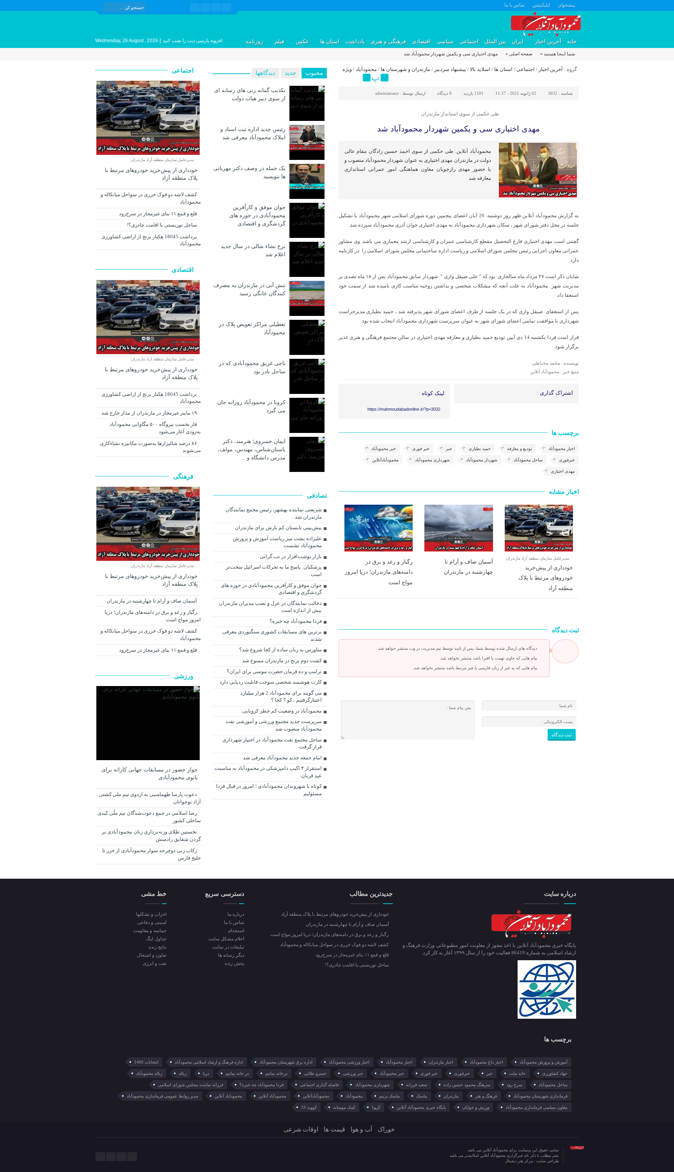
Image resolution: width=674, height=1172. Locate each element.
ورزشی (184, 676)
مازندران (451, 1096)
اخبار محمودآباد (561, 448)
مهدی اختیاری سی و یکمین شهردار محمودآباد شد (458, 128)
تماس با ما (514, 5)
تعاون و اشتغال (152, 955)
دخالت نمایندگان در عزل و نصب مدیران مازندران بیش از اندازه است (270, 606)
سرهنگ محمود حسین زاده (466, 1084)
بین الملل (495, 41)
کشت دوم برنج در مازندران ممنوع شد (282, 660)
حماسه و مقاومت (150, 930)
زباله (182, 1073)
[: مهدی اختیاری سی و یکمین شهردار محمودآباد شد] (345, 78)
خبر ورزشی (353, 1073)
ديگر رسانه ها (231, 955)
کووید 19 (309, 1107)
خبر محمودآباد (383, 448)
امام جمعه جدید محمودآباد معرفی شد (282, 758)
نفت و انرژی (155, 963)
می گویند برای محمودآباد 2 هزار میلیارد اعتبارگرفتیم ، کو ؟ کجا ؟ (281, 696)
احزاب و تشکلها (151, 914)
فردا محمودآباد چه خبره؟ (296, 621)
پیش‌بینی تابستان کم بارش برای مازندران (278, 527)
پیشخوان (566, 5)
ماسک (421, 1096)
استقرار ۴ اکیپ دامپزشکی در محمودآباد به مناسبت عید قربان (268, 771)
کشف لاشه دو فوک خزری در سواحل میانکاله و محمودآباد (151, 198)
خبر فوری (420, 448)
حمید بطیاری (479, 448)
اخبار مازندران (441, 1062)
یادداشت (355, 41)
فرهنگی (184, 476)
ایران (517, 41)
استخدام (236, 930)
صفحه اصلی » (519, 54)
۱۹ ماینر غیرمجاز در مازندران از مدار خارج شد (149, 413)
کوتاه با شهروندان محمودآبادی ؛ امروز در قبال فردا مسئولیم (269, 789)
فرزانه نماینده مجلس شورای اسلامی (190, 1084)
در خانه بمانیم (237, 1073)
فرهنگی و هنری (388, 41)
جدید (290, 73)
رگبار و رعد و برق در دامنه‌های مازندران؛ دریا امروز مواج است (379, 572)
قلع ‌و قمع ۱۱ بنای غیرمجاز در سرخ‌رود (158, 213)
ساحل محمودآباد (528, 459)
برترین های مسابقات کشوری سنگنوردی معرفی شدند (272, 635)
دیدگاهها (265, 73)
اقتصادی (421, 41)
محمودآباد (366, 69)
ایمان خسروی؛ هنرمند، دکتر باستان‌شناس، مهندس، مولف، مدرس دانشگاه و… (252, 449)
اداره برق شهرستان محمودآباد (285, 1062)
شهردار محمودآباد (481, 459)
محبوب (314, 73)
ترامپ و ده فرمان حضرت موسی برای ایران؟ (274, 671)
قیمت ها (334, 1129)
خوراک (386, 1129)
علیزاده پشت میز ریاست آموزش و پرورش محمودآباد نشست (277, 542)
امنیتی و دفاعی (152, 922)
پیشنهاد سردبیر (450, 69)
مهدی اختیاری (563, 471)
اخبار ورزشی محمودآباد (349, 1062)
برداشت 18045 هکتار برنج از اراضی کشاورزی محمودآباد (151, 240)
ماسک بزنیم (389, 1096)
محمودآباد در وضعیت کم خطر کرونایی (282, 711)
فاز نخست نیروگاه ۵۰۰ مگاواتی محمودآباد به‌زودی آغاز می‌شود (155, 427)
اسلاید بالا (480, 69)
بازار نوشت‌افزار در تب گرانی (291, 556)
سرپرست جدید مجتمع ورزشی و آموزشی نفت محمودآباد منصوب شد (273, 725)
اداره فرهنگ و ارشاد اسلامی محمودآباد (209, 1062)
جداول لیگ (156, 939)
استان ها (329, 41)
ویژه (347, 69)
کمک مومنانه (344, 1107)
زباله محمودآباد (149, 1073)
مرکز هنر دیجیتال (519, 1161)
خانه (572, 41)
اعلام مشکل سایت (226, 939)
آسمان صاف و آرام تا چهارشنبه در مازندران (152, 601)
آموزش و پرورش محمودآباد (544, 1062)
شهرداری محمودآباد (432, 459)
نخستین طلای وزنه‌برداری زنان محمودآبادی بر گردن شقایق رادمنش (151, 835)
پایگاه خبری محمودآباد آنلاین (421, 1107)
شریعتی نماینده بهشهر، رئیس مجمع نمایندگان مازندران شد (273, 513)
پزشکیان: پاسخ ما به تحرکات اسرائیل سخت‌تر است (274, 570)
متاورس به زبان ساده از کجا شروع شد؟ (280, 649)
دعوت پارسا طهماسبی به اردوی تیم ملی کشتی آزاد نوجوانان (150, 798)
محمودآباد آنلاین (272, 1096)
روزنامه (254, 41)
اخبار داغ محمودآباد (486, 1062)
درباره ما (235, 914)
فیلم (279, 41)
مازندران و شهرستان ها (405, 69)
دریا (206, 1073)
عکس (302, 41)
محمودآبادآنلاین (385, 459)
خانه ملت (517, 1073)
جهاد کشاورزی (555, 1073)
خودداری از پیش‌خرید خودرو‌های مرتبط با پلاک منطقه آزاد (545, 577)
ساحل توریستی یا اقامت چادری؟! (162, 225)
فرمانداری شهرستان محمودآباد (540, 1096)
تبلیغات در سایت (228, 947)
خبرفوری (567, 459)
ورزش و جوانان (475, 1107)
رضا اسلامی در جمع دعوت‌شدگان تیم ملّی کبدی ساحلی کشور (149, 816)
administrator (387, 93)
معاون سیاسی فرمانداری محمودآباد (537, 1107)
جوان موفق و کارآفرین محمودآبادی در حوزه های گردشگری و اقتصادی (257, 215)
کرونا (376, 1107)
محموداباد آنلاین (228, 1096)
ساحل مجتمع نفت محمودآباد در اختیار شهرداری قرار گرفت (272, 743)
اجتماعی (469, 41)
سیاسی (445, 41)
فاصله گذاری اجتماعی (319, 1084)
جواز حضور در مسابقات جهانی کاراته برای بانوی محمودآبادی (149, 773)
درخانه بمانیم (276, 1073)
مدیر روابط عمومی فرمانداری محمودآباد (162, 1096)
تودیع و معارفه (519, 448)
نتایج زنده (158, 947)
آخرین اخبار (548, 41)
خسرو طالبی (315, 1073)
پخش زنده (234, 963)
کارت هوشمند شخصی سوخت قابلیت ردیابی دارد (271, 682)
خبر (449, 448)
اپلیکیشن (541, 5)
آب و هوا (361, 1129)
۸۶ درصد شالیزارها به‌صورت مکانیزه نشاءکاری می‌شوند (150, 447)
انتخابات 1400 (146, 1062)
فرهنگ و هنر (486, 1096)
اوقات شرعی (301, 1129)
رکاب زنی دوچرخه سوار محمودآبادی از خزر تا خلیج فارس (151, 854)
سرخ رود (514, 1084)
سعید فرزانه (416, 1084)
